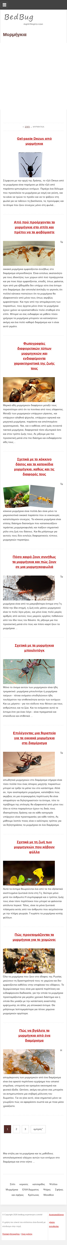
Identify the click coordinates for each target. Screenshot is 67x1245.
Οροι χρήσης (26, 1234)
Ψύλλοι (53, 1184)
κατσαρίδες (39, 1184)
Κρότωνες (33, 1194)
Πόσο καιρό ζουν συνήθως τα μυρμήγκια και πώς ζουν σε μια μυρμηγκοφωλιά (34, 562)
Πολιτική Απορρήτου (11, 1234)
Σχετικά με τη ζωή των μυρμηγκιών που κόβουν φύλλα (34, 847)
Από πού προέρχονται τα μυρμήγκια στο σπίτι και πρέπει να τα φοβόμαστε (34, 227)
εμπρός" (38, 1129)
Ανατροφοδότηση (56, 1215)
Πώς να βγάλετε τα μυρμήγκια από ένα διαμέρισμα (34, 1035)
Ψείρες (47, 1189)
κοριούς (23, 1184)
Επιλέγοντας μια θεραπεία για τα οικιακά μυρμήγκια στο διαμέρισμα (34, 738)
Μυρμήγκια (12, 1189)
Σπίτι (12, 1184)
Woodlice (48, 1194)
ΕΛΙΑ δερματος (30, 1189)
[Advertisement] (33, 76)
